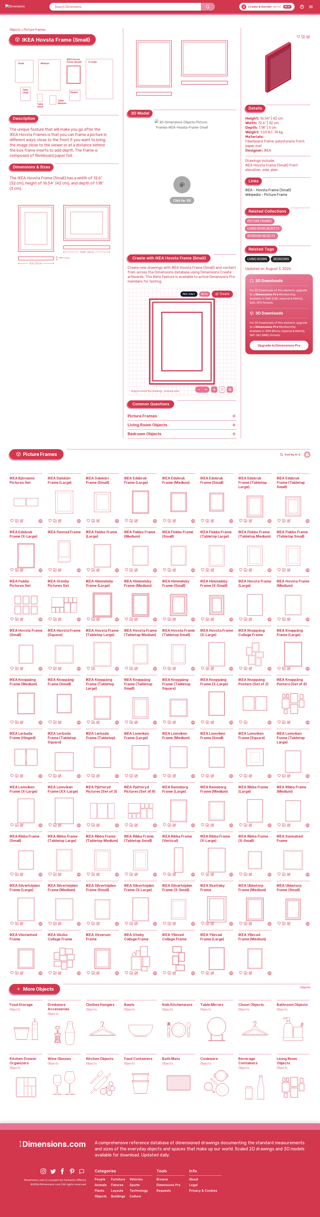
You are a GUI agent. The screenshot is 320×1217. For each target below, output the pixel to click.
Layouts (117, 1190)
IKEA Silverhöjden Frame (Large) (25, 887)
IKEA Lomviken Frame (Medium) (176, 735)
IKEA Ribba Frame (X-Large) (215, 838)
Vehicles (136, 1179)
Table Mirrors (211, 1004)
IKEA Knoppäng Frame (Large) (290, 632)
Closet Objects (251, 1004)
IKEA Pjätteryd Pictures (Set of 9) (139, 789)
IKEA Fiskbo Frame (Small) (177, 534)
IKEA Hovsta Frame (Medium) (293, 583)
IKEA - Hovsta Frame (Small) (268, 190)
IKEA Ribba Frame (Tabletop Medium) (102, 838)
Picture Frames (34, 30)
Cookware (209, 1058)
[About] (302, 7)
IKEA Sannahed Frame (290, 838)
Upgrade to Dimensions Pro (279, 345)
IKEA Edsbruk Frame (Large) (136, 480)
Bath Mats (171, 1058)
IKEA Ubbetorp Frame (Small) (289, 887)
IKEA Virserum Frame (98, 937)
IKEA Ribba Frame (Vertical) (177, 838)
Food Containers (138, 1058)
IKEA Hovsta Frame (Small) (26, 632)
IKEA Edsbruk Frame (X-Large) (23, 534)
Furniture (118, 1179)
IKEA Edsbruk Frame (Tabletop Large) (252, 482)
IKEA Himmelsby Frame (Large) (99, 583)
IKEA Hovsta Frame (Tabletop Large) (102, 632)
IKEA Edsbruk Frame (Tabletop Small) (291, 482)
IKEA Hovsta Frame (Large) (254, 583)
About (193, 1179)
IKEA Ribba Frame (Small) (24, 838)
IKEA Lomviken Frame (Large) (136, 735)
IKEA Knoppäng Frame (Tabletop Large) (100, 684)
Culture (135, 1196)
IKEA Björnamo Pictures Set (22, 480)
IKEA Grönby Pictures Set (58, 583)
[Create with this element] (308, 36)
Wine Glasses (59, 1058)
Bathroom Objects (292, 1004)
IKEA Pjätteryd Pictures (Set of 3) (101, 789)
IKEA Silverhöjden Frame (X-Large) (139, 887)
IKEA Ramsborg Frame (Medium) (214, 789)
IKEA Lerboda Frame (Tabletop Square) (62, 737)
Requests (164, 1190)
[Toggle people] (222, 389)
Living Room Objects (263, 228)
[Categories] (311, 7)
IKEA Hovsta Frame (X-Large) (216, 632)
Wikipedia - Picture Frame (266, 195)
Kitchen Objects (100, 1058)
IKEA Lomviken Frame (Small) (212, 735)
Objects (15, 30)
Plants (99, 1190)
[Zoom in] (205, 389)
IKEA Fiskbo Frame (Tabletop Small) (292, 534)
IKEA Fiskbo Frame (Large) (101, 534)
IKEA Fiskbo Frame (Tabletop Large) (215, 534)
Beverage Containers (247, 1060)
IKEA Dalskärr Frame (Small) (97, 480)
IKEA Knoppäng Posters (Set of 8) (292, 681)
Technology (139, 1190)
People (100, 1179)
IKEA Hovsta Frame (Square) (64, 632)
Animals (101, 1185)
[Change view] (230, 389)
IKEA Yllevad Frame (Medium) (252, 937)
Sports (135, 1185)
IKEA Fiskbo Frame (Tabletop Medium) (254, 534)
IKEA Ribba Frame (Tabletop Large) (62, 838)
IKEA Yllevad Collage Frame (174, 937)
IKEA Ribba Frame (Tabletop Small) (139, 838)
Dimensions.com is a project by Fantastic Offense (55, 1179)
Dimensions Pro (168, 1185)
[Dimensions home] (15, 6)
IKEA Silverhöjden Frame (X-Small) (177, 887)
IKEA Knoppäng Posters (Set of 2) (253, 681)
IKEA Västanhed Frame (23, 937)
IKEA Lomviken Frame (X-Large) (23, 789)
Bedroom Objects (261, 236)
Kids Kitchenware (177, 1004)
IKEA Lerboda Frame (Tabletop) (100, 735)
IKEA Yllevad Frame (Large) (212, 937)
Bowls (129, 1004)
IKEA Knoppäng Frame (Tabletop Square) (176, 684)
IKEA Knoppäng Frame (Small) (61, 681)
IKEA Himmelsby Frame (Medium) (138, 583)
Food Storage (21, 1004)
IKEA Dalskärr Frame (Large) (60, 480)
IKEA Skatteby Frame (212, 887)
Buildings (118, 1196)
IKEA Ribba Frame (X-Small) (253, 838)
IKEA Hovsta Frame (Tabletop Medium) (140, 632)
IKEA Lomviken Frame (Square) (251, 735)
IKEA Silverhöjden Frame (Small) (101, 887)
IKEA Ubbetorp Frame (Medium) (252, 887)
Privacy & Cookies (203, 1190)
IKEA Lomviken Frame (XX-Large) (63, 789)
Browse (162, 1179)
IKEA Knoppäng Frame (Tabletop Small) (138, 684)
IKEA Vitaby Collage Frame (136, 937)
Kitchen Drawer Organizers (23, 1060)
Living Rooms (257, 259)
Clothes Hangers (100, 1004)
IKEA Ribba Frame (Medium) (291, 789)
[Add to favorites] (298, 36)
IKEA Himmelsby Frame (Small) (176, 583)
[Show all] (214, 389)
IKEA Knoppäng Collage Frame (251, 632)
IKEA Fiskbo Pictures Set (20, 583)
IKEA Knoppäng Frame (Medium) (23, 681)
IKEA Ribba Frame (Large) (253, 789)
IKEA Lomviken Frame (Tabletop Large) (291, 737)
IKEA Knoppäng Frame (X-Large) (214, 681)
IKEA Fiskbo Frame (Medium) (139, 534)
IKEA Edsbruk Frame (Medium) (176, 480)
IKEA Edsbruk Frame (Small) (212, 480)
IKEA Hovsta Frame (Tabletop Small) (178, 632)
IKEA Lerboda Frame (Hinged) (23, 735)
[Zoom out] (198, 389)
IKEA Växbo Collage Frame (60, 937)
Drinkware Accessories (58, 1006)
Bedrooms (281, 259)
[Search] (208, 7)
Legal (193, 1185)
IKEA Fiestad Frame (64, 532)
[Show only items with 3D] (307, 454)
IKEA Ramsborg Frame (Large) (175, 789)
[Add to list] (303, 36)
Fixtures (117, 1185)
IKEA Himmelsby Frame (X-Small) (214, 583)
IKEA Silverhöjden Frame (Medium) (63, 887)
